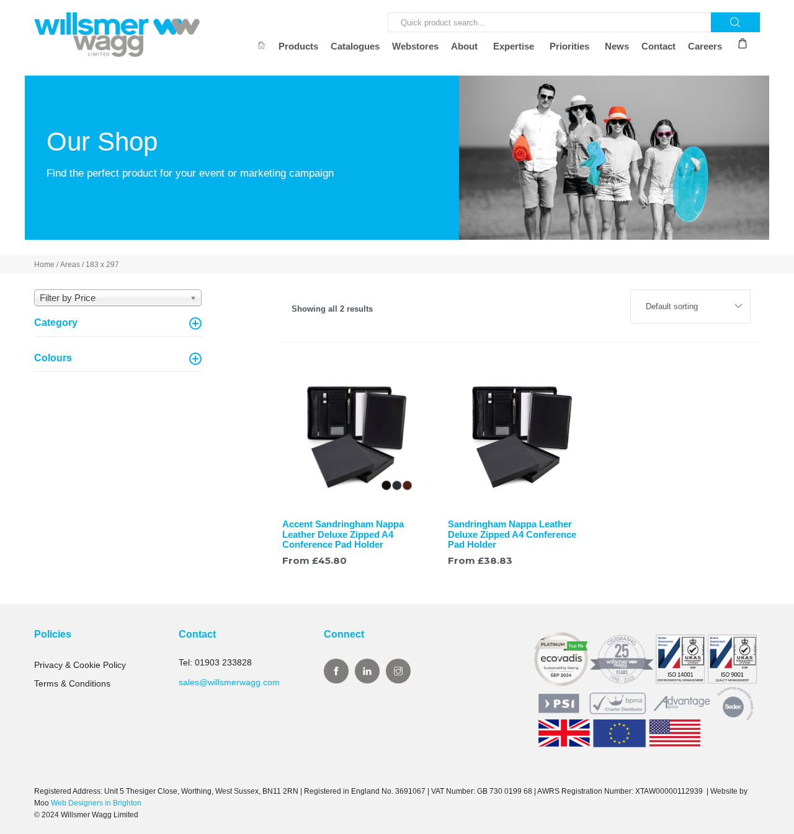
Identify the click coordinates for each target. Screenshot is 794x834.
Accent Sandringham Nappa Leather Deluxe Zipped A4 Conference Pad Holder (343, 534)
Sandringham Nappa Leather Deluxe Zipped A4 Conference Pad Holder (512, 534)
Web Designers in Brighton (96, 803)
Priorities (569, 46)
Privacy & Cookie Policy (80, 665)
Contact (658, 46)
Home (44, 264)
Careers (705, 46)
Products (298, 46)
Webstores (415, 46)
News (617, 46)
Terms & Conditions (72, 683)
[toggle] (195, 323)
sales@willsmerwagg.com (229, 682)
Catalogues (355, 46)
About (464, 46)
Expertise (513, 46)
